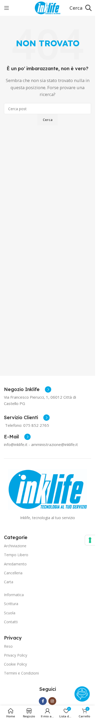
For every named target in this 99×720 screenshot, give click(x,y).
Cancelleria (13, 572)
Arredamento (15, 563)
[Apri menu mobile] (6, 8)
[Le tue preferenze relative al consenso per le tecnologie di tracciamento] (90, 540)
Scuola (9, 612)
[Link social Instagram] (52, 701)
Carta (8, 581)
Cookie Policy (15, 664)
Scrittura (11, 603)
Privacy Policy (15, 655)
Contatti (11, 621)
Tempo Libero (16, 554)
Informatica (14, 594)
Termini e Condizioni (21, 673)
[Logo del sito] (47, 7)
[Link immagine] (47, 488)
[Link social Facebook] (43, 701)
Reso (8, 646)
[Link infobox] (27, 389)
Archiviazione (15, 545)
